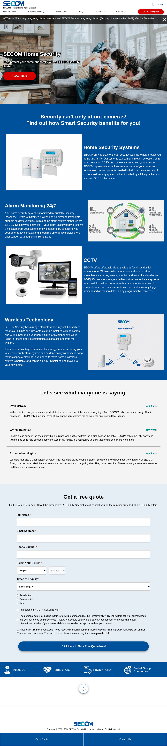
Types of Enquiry (28, 579)
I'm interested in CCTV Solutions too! (39, 609)
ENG (160, 4)
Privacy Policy (98, 615)
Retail (22, 603)
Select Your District (29, 563)
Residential (25, 595)
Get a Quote (19, 75)
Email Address (26, 531)
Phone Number (27, 547)
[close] (164, 19)
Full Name (23, 515)
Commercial (25, 599)
